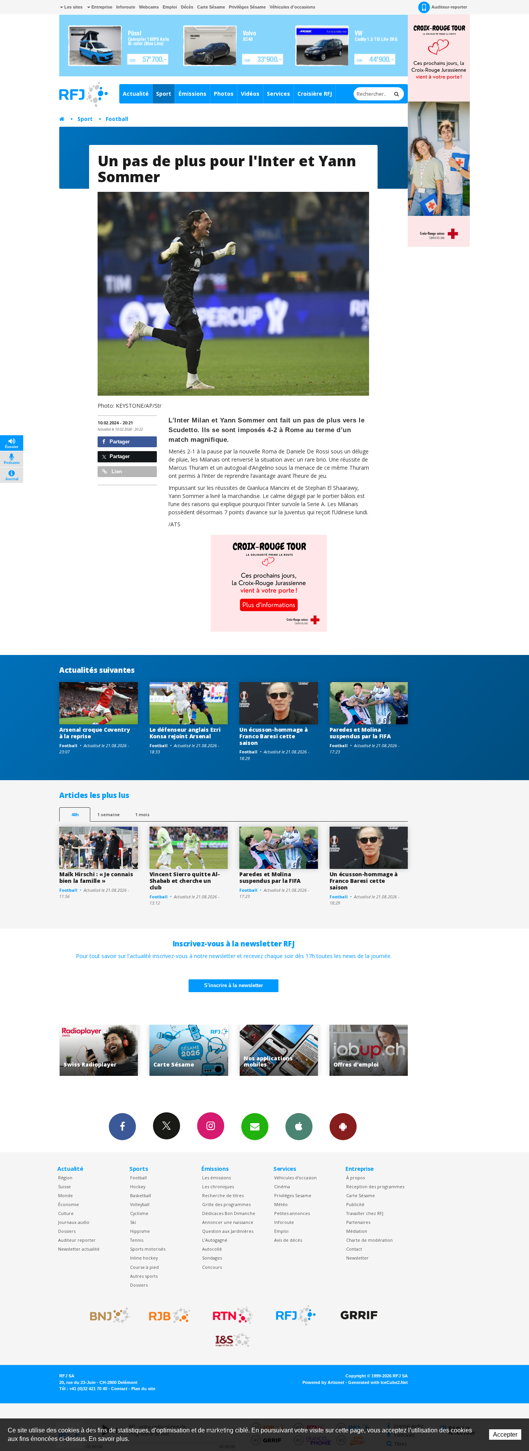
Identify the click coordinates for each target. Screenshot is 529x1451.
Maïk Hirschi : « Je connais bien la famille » (96, 877)
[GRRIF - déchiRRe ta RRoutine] (359, 1315)
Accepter (505, 1434)
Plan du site (143, 1388)
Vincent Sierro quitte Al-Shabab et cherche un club (184, 880)
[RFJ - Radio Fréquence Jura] (296, 1315)
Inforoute (125, 7)
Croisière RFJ (314, 93)
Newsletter (357, 1257)
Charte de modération (369, 1239)
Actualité (136, 93)
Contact (354, 1248)
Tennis (136, 1239)
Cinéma (282, 1186)
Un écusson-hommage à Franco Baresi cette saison (273, 736)
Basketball (140, 1195)
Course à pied (144, 1267)
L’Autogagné (214, 1239)
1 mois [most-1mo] (142, 814)
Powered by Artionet (323, 1382)
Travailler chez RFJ (364, 1213)
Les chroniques (218, 1186)
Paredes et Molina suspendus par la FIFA (360, 733)
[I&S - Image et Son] (233, 1340)
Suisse (64, 1186)
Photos (224, 93)
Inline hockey (144, 1257)
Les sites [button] (72, 7)
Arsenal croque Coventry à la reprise (94, 733)
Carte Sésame (211, 7)
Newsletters (254, 1126)
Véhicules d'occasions (292, 7)
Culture (66, 1213)
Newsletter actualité (79, 1248)
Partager (119, 442)
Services (278, 93)
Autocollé (212, 1248)
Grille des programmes (226, 1204)
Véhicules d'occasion (295, 1177)
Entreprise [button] (101, 7)
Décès (187, 7)
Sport (163, 93)
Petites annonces (292, 1213)
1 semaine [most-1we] (108, 814)
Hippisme (140, 1231)
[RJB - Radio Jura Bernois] (170, 1315)
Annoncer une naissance (227, 1222)
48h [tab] (75, 814)
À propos (355, 1177)
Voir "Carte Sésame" (103, 1050)
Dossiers (67, 1231)
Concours (212, 1267)
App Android (343, 1126)
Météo (281, 1204)
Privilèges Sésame (247, 7)
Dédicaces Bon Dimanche (228, 1213)
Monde (65, 1195)
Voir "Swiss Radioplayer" (373, 1050)
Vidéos (250, 93)
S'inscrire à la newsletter (233, 985)
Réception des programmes (375, 1186)
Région (65, 1177)
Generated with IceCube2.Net (378, 1382)
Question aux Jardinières (227, 1231)
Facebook (122, 1126)
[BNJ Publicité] (106, 1315)
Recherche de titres (223, 1195)
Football (117, 118)
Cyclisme (139, 1213)
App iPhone (299, 1126)
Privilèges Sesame (292, 1195)
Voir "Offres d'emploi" (283, 1050)
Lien (116, 471)
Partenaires (358, 1222)
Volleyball (139, 1204)
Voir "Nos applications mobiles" (193, 1050)
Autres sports (144, 1276)
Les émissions (216, 1177)
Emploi (170, 7)
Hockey (137, 1186)
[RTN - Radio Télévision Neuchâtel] (233, 1315)
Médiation (356, 1231)
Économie (68, 1204)
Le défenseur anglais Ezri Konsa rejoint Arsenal (185, 733)
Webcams (149, 7)
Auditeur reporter (77, 1239)
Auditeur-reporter (449, 7)
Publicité (355, 1204)
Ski (133, 1222)
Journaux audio (73, 1222)
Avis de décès (288, 1239)
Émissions (192, 93)
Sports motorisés (147, 1248)
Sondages (212, 1257)
